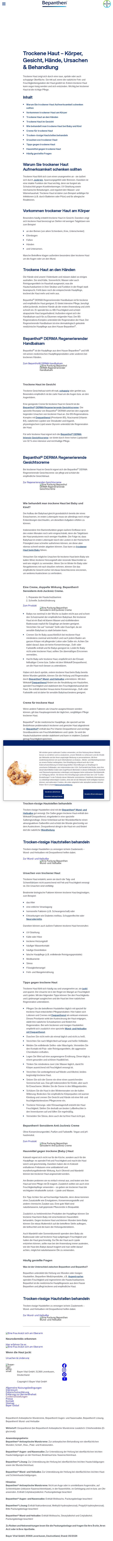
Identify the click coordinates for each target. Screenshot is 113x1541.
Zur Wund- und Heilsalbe (36, 858)
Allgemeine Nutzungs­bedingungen (24, 1387)
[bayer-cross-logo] (107, 4)
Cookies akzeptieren (54, 796)
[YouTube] (64, 1379)
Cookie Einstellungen (93, 794)
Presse (9, 1398)
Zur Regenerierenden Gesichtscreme (42, 482)
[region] (56, 770)
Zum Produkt (30, 605)
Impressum (12, 1389)
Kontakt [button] (10, 1401)
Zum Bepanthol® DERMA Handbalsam (43, 363)
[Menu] (4, 3)
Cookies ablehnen (52, 792)
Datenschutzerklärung (17, 1392)
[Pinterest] (64, 1375)
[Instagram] (64, 1370)
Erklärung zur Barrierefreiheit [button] (21, 1394)
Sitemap (10, 1403)
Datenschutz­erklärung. (63, 785)
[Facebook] (64, 1366)
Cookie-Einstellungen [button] (17, 1396)
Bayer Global (12, 1405)
